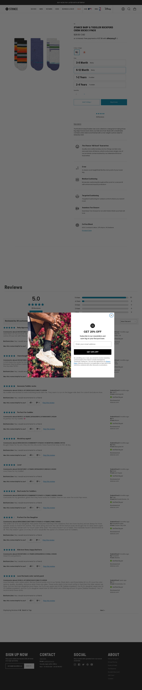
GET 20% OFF (93, 352)
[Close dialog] (111, 315)
